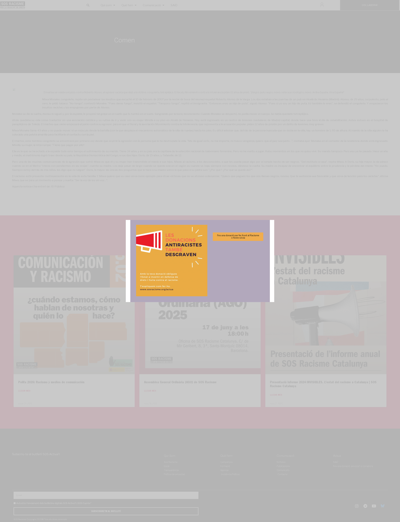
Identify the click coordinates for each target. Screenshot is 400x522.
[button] (244, 243)
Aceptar (169, 271)
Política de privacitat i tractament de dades (208, 279)
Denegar (200, 271)
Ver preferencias (231, 271)
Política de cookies (178, 279)
